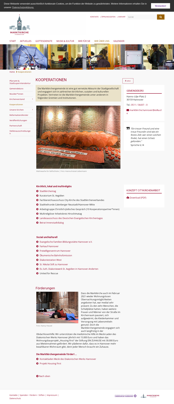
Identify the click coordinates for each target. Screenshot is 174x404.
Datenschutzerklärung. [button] (23, 7)
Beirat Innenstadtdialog (52, 222)
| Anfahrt (121, 17)
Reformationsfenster (19, 115)
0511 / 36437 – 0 (139, 104)
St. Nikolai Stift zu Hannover (54, 264)
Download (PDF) (138, 197)
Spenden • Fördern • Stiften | (33, 395)
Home (12, 72)
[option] (87, 57)
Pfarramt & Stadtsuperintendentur (20, 82)
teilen (128, 81)
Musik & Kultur (65, 41)
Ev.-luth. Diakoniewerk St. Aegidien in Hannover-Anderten (69, 268)
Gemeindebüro (16, 88)
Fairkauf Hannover (49, 246)
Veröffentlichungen (18, 120)
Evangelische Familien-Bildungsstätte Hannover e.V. (66, 241)
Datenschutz (15, 398)
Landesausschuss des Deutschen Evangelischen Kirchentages (71, 218)
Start (13, 41)
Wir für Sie (84, 41)
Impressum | (53, 395)
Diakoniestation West (51, 259)
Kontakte (94, 17)
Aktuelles (25, 41)
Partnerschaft (16, 125)
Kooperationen (24, 72)
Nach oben (44, 376)
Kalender (119, 41)
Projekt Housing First (50, 363)
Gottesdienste (43, 41)
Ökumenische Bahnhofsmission (56, 255)
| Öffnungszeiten (107, 17)
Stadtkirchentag (48, 191)
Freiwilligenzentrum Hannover (55, 250)
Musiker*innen (16, 94)
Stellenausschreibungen (20, 132)
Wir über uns (101, 41)
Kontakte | (15, 395)
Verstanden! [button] (160, 6)
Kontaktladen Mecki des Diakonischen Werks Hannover (68, 359)
